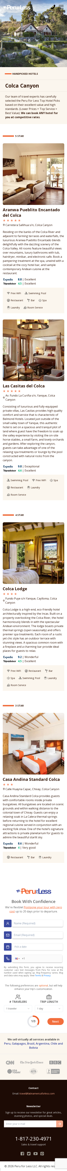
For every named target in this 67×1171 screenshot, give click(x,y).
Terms (38, 975)
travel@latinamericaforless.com (37, 1093)
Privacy (47, 975)
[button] (17, 958)
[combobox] (18, 1008)
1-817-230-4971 (33, 1138)
